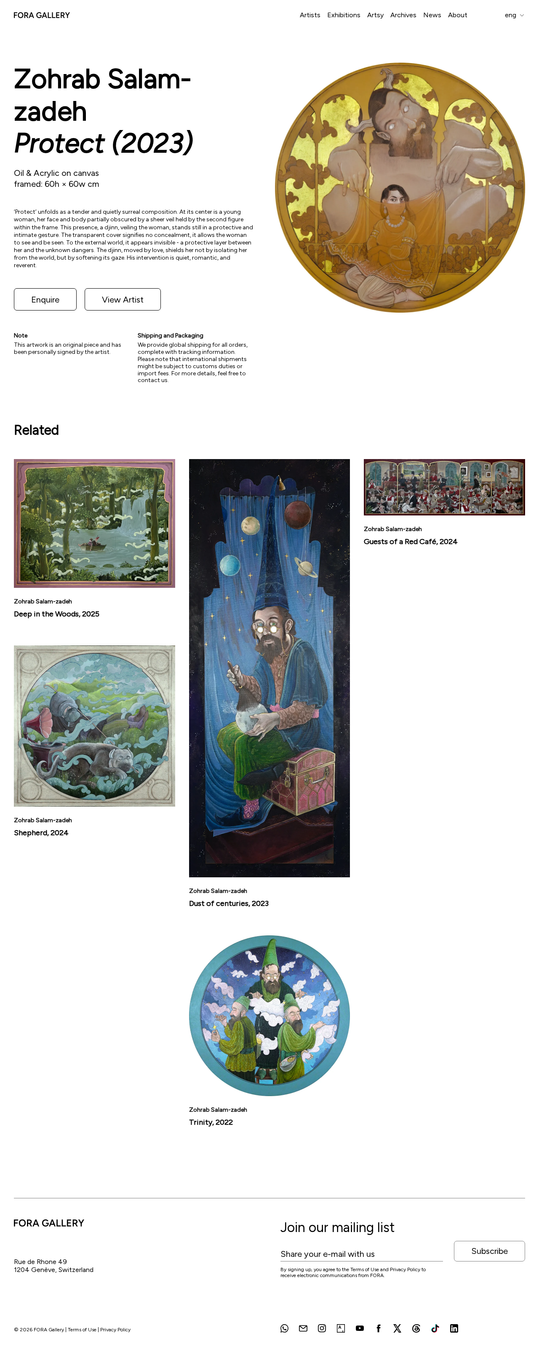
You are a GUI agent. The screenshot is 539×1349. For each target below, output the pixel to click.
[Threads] (416, 1328)
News (432, 15)
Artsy (375, 15)
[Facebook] (379, 1328)
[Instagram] (322, 1328)
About (457, 15)
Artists (310, 15)
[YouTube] (360, 1328)
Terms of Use (82, 1330)
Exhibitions (343, 15)
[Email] (303, 1328)
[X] (397, 1328)
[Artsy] (341, 1328)
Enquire (45, 300)
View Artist (123, 300)
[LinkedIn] (454, 1328)
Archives (403, 15)
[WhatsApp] (284, 1328)
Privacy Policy (115, 1330)
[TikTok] (435, 1328)
